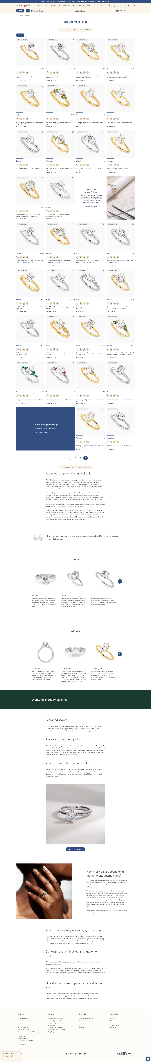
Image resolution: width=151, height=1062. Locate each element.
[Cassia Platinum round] (30, 151)
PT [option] (17, 72)
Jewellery (80, 5)
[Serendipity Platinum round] (121, 428)
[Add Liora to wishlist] (72, 178)
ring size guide (67, 998)
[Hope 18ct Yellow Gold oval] (90, 105)
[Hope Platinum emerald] (121, 382)
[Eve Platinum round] (60, 59)
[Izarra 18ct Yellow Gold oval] (121, 105)
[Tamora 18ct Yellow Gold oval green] (60, 151)
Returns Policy (113, 1027)
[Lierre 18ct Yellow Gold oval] (60, 336)
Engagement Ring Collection (56, 1018)
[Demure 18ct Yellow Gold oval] (30, 59)
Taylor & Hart (24, 6)
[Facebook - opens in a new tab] (66, 1054)
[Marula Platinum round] (90, 151)
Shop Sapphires (52, 1032)
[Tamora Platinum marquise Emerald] (30, 382)
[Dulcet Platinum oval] (30, 244)
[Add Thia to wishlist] (72, 85)
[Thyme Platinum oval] (30, 336)
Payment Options (114, 1025)
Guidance (90, 5)
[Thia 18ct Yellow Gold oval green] (60, 105)
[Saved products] (122, 6)
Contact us (118, 6)
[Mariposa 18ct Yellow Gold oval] (121, 151)
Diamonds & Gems (69, 5)
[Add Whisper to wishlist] (103, 409)
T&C (111, 1021)
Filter (21, 11)
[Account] (114, 6)
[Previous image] (18, 52)
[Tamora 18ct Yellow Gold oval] (90, 59)
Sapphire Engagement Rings (55, 1023)
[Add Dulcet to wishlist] (42, 224)
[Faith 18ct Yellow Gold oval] (30, 105)
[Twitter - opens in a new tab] (80, 1054)
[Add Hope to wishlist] (133, 39)
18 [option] (20, 72)
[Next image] (42, 52)
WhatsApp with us (23, 1038)
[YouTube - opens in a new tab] (84, 1054)
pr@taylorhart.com (23, 1049)
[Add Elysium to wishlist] (42, 270)
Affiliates (81, 1027)
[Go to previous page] (65, 458)
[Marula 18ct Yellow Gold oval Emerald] (121, 336)
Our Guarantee (83, 1021)
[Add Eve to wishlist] (72, 39)
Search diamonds (74, 849)
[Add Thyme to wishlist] (42, 316)
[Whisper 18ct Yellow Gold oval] (90, 428)
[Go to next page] (85, 458)
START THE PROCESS (44, 432)
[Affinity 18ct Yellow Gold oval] (60, 244)
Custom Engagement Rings (55, 1021)
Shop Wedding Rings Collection (56, 1029)
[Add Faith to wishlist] (42, 85)
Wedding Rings (55, 5)
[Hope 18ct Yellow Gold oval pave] (121, 59)
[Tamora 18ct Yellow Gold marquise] (121, 290)
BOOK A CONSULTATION (91, 206)
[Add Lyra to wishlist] (42, 178)
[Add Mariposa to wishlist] (133, 132)
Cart (125, 6)
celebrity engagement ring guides (63, 972)
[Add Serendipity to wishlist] (133, 409)
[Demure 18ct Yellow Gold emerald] (90, 336)
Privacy (112, 1018)
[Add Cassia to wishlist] (42, 132)
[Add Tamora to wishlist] (103, 39)
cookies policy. (8, 1056)
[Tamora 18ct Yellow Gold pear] (90, 382)
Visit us (109, 5)
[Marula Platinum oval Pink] (60, 382)
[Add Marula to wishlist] (103, 132)
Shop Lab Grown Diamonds (55, 1027)
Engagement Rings (41, 5)
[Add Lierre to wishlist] (103, 270)
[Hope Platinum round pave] (90, 244)
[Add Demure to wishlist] (42, 39)
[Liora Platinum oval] (60, 198)
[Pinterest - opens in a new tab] (71, 1054)
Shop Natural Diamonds (54, 1025)
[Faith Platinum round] (121, 244)
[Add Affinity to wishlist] (72, 224)
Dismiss (17, 1059)
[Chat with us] (148, 1059)
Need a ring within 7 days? (76, 30)
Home (17, 15)
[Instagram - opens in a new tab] (75, 1054)
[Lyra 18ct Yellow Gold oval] (30, 198)
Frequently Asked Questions (86, 1018)
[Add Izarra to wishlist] (133, 85)
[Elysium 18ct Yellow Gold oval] (30, 290)
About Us (99, 5)
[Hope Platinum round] (60, 290)
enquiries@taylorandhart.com (26, 1040)
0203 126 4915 (21, 1036)
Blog (80, 1025)
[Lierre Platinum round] (90, 290)
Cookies (112, 1023)
